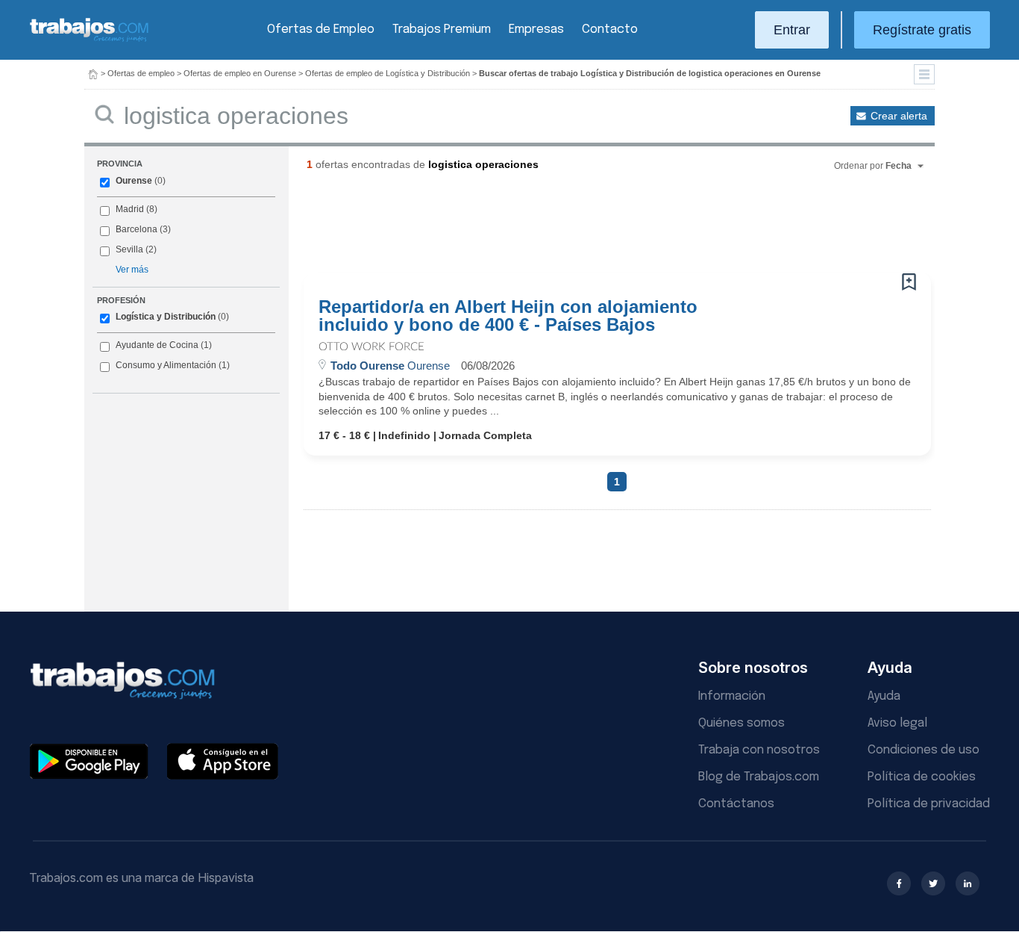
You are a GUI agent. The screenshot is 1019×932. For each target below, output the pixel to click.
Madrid (130, 209)
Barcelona (136, 229)
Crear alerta (899, 116)
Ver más (132, 269)
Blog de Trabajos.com (758, 777)
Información (731, 696)
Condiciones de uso (923, 750)
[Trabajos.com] (89, 40)
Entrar (792, 29)
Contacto (610, 29)
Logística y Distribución (166, 316)
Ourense (134, 180)
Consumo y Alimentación (166, 365)
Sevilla (129, 249)
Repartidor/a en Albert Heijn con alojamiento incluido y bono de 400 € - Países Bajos (508, 316)
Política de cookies (922, 777)
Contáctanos (736, 804)
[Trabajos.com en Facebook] (899, 883)
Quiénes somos (741, 723)
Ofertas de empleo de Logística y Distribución (387, 73)
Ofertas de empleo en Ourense (240, 73)
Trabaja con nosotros (759, 750)
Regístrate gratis (922, 29)
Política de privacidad (929, 804)
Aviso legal (897, 723)
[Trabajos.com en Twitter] (933, 883)
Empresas (536, 29)
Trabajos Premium (441, 29)
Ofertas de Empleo (320, 29)
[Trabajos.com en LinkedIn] (967, 883)
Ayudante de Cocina (157, 345)
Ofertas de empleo (141, 73)
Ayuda (884, 696)
